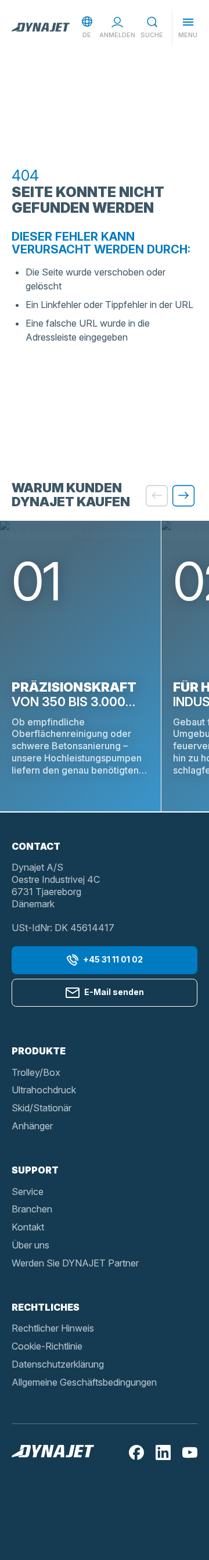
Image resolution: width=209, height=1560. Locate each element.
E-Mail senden (114, 992)
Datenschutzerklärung (58, 1364)
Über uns (30, 1245)
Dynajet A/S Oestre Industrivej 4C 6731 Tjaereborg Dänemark (56, 885)
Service (28, 1191)
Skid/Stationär (41, 1108)
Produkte (39, 1051)
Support (35, 1170)
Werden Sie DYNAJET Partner (75, 1263)
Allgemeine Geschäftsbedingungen (84, 1382)
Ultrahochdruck (44, 1090)
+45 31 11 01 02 (113, 959)
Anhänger (32, 1126)
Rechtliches (46, 1307)
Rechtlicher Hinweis (53, 1328)
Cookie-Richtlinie (47, 1346)
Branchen (32, 1209)
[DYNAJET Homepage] (41, 28)
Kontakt (28, 1227)
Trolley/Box (36, 1072)
